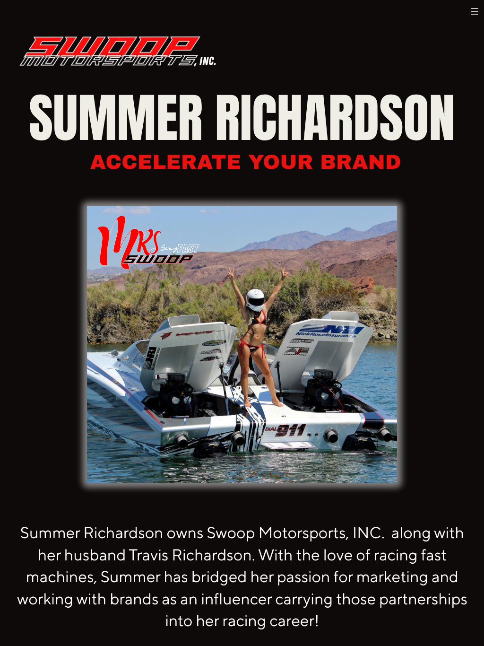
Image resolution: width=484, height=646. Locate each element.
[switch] (474, 11)
